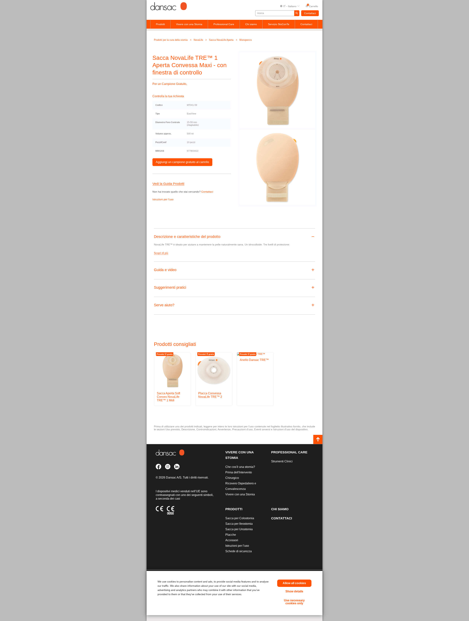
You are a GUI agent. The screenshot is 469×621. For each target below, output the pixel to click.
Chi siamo (251, 24)
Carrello (313, 6)
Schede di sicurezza (238, 551)
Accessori (231, 540)
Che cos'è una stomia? (240, 466)
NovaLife (198, 40)
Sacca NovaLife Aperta (221, 40)
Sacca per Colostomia (239, 518)
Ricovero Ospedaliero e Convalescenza (240, 486)
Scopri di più (161, 252)
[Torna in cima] (317, 439)
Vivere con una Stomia (189, 24)
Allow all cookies (294, 583)
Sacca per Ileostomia (239, 523)
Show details (294, 591)
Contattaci (310, 13)
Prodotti (160, 24)
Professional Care (223, 24)
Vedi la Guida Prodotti (168, 184)
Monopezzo (245, 40)
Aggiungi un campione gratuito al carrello (182, 162)
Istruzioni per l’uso (162, 199)
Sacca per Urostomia (239, 529)
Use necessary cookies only (294, 602)
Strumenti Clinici (282, 461)
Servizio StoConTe (278, 24)
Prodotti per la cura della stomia (171, 40)
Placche (230, 534)
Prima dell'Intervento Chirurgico (238, 475)
